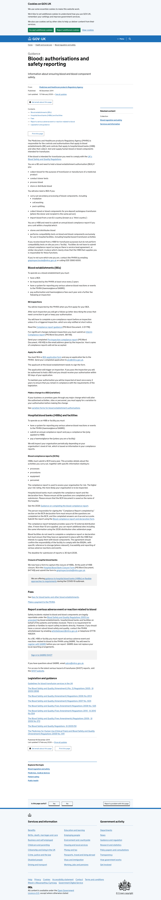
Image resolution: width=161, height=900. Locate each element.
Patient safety (33, 777)
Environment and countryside (77, 840)
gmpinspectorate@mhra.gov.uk (42, 260)
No (69, 804)
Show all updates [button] (60, 742)
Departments (106, 830)
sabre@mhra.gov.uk (74, 663)
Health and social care (43, 45)
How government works (110, 859)
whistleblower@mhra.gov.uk (64, 631)
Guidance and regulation (111, 840)
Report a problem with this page (117, 804)
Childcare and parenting (39, 845)
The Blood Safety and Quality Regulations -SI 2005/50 (52, 726)
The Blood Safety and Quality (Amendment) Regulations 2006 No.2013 (60, 696)
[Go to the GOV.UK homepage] (37, 39)
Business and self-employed (40, 840)
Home (30, 45)
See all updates (61, 94)
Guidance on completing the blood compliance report (64, 506)
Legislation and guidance (40, 125)
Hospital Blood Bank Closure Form (59, 567)
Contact (79, 879)
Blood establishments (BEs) (41, 112)
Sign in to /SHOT (41, 655)
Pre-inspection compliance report (62, 339)
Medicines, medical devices (39, 773)
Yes (56, 804)
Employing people (72, 835)
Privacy (37, 879)
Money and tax (70, 850)
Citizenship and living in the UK (41, 850)
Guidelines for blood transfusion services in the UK (50, 683)
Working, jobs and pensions (76, 864)
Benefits (31, 830)
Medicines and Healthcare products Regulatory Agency (61, 87)
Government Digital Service (71, 883)
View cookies (88, 30)
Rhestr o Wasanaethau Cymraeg (42, 883)
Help (30, 879)
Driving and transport (37, 864)
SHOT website (37, 671)
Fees (32, 118)
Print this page (37, 134)
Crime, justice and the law (39, 855)
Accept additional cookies (40, 30)
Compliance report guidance (49, 327)
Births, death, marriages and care (43, 835)
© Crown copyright (124, 893)
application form (51, 357)
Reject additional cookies (68, 30)
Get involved (105, 864)
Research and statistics (110, 845)
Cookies (46, 879)
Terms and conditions (94, 879)
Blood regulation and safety (65, 45)
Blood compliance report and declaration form (73, 519)
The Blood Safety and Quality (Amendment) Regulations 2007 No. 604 (59, 701)
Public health (33, 781)
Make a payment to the (41, 602)
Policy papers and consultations (114, 850)
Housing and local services (76, 845)
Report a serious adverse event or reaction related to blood (53, 122)
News (102, 835)
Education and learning (74, 830)
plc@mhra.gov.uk (75, 360)
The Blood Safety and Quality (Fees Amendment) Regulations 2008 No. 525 (62, 706)
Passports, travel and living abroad (79, 855)
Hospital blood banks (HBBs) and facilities (46, 115)
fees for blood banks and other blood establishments (55, 597)
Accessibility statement (62, 879)
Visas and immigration (74, 859)
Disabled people (35, 859)
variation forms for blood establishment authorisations (56, 408)
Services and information (110, 124)
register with (37, 644)
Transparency (106, 855)
